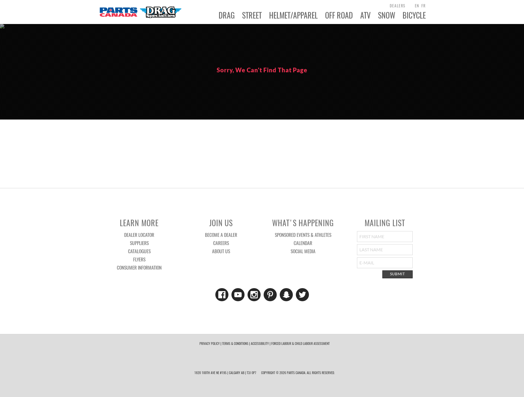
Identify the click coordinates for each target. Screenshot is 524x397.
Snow (386, 15)
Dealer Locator (139, 234)
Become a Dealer (221, 234)
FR (423, 5)
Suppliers (139, 242)
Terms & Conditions (235, 343)
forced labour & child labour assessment (300, 343)
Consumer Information (139, 267)
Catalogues (139, 251)
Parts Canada (140, 12)
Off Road (339, 15)
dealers (398, 5)
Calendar (303, 242)
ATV (365, 15)
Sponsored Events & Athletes (303, 234)
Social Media (303, 251)
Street (252, 15)
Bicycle (414, 15)
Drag (227, 15)
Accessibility (260, 343)
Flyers (139, 259)
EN (417, 5)
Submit (397, 274)
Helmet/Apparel (293, 15)
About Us (221, 251)
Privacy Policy (210, 343)
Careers (221, 242)
